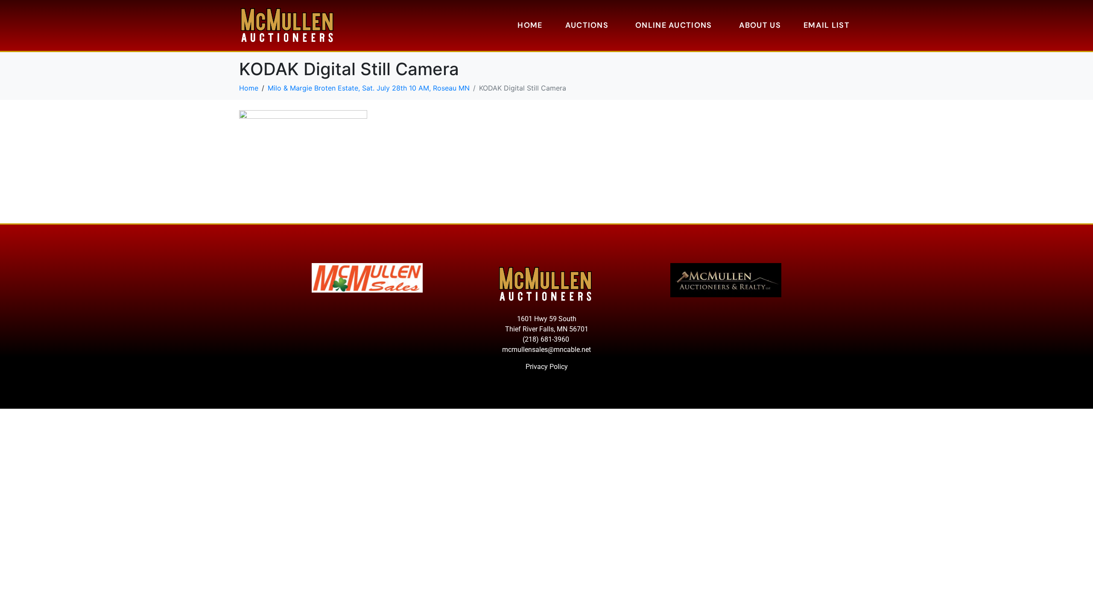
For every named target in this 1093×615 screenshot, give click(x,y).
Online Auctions (673, 25)
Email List (827, 25)
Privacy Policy (547, 367)
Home (529, 25)
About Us (760, 25)
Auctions (586, 25)
